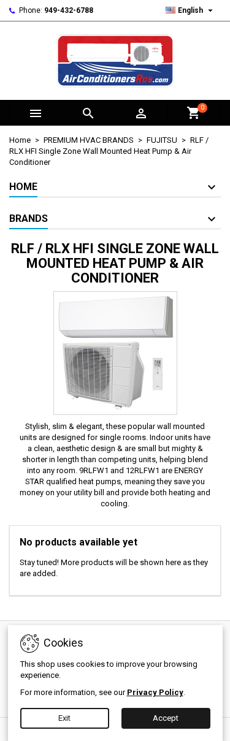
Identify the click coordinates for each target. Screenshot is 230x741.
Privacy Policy (155, 692)
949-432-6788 (68, 10)
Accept (165, 718)
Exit (64, 718)
